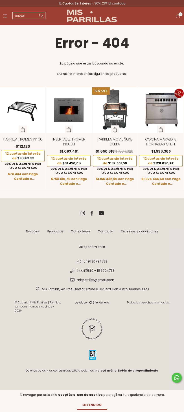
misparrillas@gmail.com (95, 280)
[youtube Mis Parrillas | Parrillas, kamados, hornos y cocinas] (101, 213)
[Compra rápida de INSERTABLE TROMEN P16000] (69, 129)
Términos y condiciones (139, 231)
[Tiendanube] (92, 303)
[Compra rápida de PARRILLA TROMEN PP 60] (23, 129)
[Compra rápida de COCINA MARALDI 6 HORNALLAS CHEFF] (161, 129)
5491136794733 (95, 261)
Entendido (92, 405)
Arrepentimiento (92, 247)
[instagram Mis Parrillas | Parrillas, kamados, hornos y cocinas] (83, 213)
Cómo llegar (80, 231)
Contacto (105, 231)
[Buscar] (41, 16)
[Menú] (7, 16)
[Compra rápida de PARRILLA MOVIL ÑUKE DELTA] (115, 129)
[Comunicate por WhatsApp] (177, 378)
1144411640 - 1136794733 (95, 270)
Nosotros (33, 231)
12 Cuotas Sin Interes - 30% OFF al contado (92, 3)
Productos (55, 231)
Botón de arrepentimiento (138, 370)
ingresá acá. (104, 370)
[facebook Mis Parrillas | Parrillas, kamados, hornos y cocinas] (92, 213)
